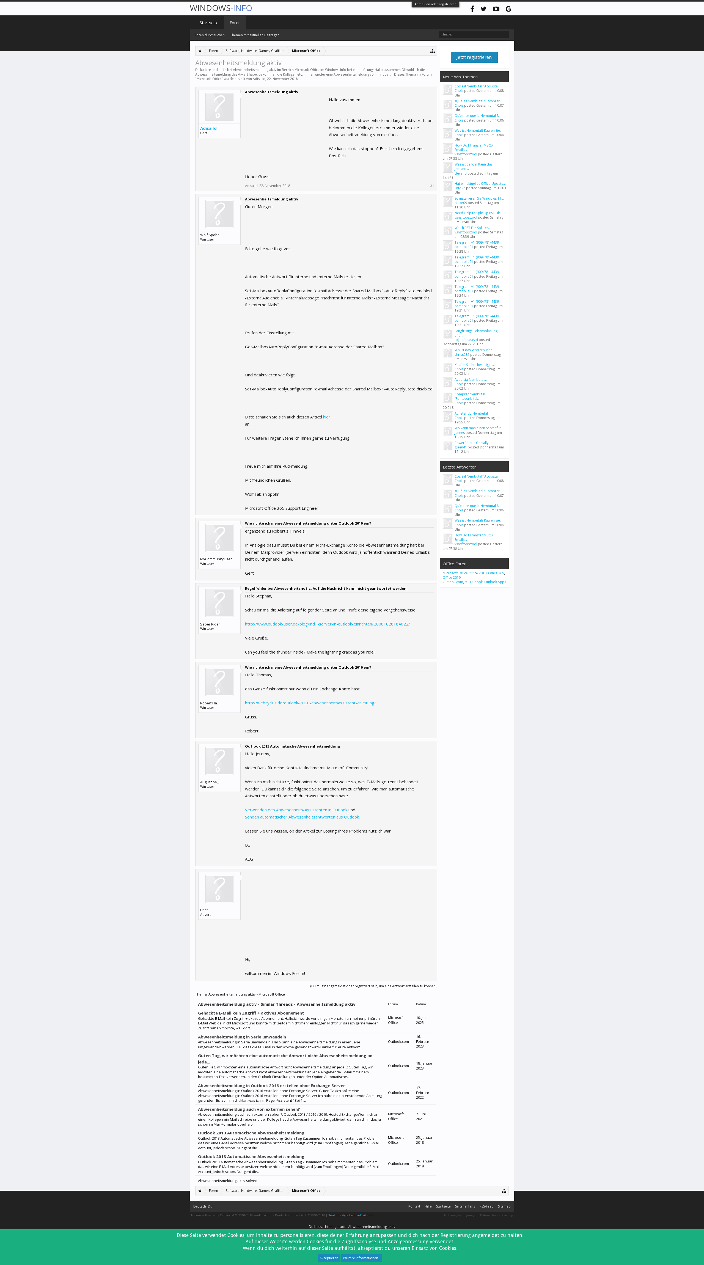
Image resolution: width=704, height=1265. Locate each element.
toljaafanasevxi (466, 339)
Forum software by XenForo (231, 1215)
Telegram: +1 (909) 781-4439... (478, 242)
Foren (235, 22)
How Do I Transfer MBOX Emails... (474, 147)
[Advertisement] (286, 130)
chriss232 (462, 354)
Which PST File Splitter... (473, 227)
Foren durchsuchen (210, 35)
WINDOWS (221, 7)
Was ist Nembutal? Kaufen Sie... (478, 130)
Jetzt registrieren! (475, 57)
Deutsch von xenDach (300, 1215)
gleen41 (461, 447)
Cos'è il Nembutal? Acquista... (477, 86)
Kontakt (414, 1206)
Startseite (209, 22)
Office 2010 (477, 573)
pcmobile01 (464, 246)
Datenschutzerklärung (496, 1215)
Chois (459, 90)
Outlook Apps (495, 582)
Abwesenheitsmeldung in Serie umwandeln (242, 1037)
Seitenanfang (465, 1206)
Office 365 (496, 573)
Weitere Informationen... (362, 1258)
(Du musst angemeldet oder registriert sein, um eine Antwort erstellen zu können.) (373, 986)
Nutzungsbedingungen (460, 1215)
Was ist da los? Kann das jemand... (474, 166)
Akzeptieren (329, 1258)
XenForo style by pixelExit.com (350, 1215)
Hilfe (428, 1206)
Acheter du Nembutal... (472, 413)
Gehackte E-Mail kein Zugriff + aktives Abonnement (251, 1013)
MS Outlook (474, 582)
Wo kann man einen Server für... (479, 428)
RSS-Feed (487, 1206)
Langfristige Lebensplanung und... (476, 333)
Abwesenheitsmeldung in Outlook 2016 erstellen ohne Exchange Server (271, 1085)
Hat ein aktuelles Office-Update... (480, 183)
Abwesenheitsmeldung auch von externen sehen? (249, 1109)
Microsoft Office (209, 78)
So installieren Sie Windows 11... (479, 198)
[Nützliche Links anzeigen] (432, 50)
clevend (461, 173)
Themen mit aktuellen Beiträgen (254, 35)
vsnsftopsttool (466, 154)
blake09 (461, 202)
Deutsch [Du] (203, 1206)
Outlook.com (453, 582)
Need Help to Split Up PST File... (479, 213)
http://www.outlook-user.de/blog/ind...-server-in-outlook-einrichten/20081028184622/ (327, 624)
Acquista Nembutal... (471, 379)
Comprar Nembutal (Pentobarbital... (470, 396)
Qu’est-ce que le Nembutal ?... (478, 115)
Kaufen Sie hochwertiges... (475, 364)
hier (326, 417)
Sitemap (504, 1206)
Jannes (460, 432)
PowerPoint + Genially (471, 442)
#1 (432, 186)
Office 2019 (452, 577)
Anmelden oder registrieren (436, 4)
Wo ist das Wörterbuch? (473, 350)
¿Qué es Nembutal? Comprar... (478, 101)
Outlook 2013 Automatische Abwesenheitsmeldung (251, 1133)
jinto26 (460, 188)
